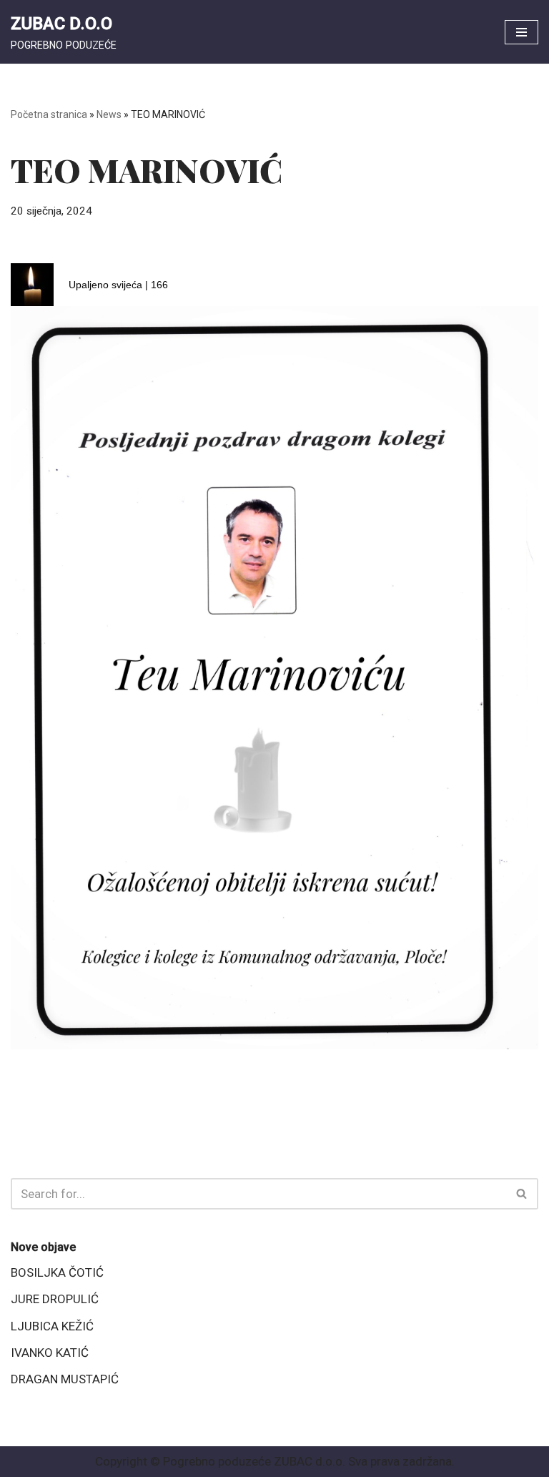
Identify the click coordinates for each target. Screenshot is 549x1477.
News (109, 114)
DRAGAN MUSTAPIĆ (65, 1379)
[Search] (522, 1193)
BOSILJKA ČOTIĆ (57, 1272)
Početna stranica (49, 114)
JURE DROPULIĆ (55, 1299)
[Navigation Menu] (521, 32)
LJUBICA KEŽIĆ (52, 1326)
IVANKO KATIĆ (50, 1352)
